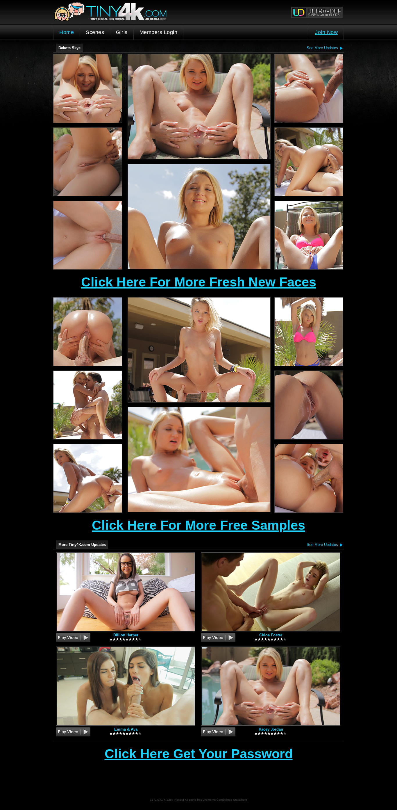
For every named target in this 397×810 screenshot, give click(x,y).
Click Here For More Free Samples (198, 525)
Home (66, 32)
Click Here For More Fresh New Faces (198, 282)
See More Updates (322, 48)
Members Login (159, 32)
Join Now (326, 32)
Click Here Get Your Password (199, 754)
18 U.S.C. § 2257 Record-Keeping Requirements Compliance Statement (198, 799)
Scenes (95, 32)
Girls (122, 32)
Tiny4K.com (126, 12)
